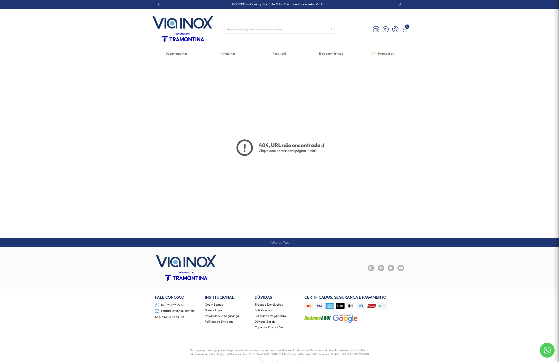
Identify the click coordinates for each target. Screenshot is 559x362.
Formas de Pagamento (270, 316)
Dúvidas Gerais (265, 322)
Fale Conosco (264, 310)
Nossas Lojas (213, 310)
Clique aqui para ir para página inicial (287, 150)
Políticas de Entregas (219, 322)
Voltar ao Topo (280, 242)
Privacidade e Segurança (222, 316)
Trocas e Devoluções (269, 304)
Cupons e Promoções (269, 327)
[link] (331, 53)
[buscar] (331, 29)
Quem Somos (214, 304)
